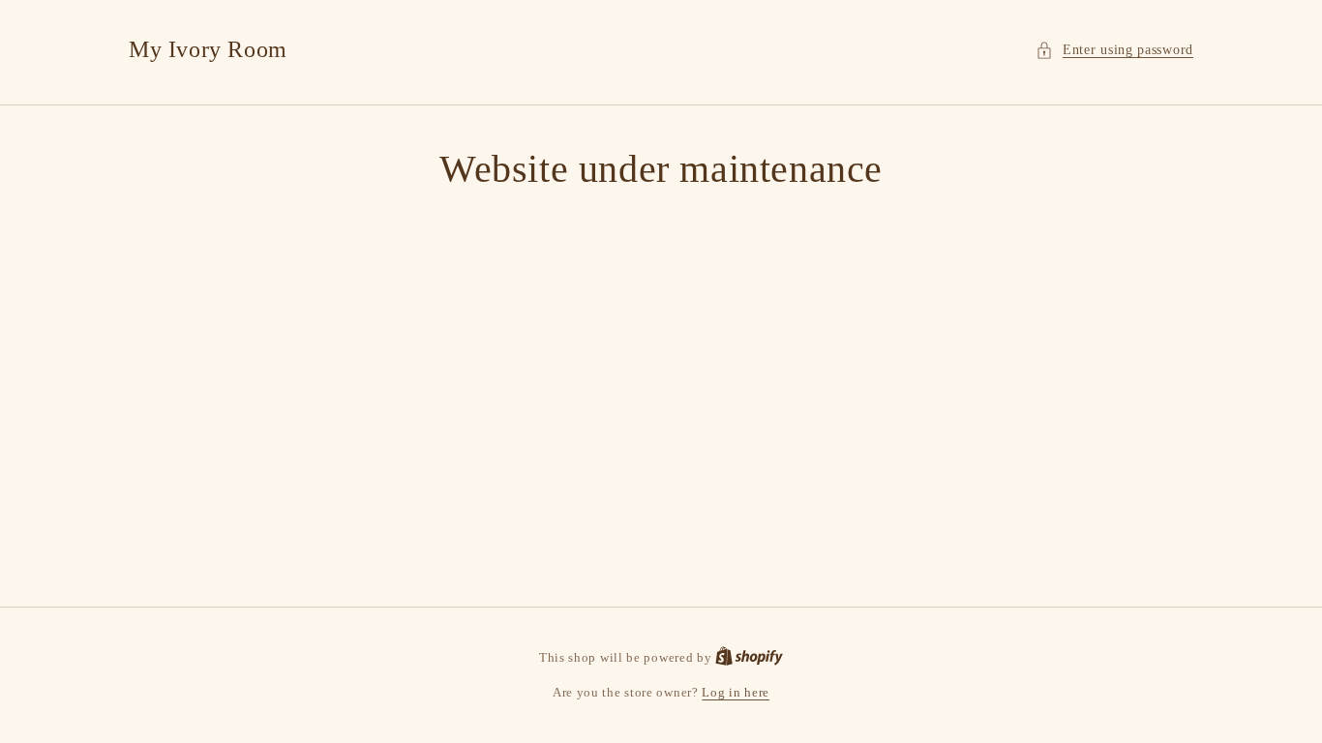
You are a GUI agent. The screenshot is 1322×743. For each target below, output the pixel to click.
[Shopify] (749, 657)
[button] (1114, 50)
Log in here (735, 692)
